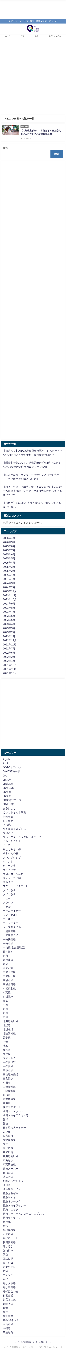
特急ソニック (10, 1209)
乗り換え (8, 951)
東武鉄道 (8, 1148)
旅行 (36, 36)
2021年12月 (10, 665)
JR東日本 (8, 788)
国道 (5, 1041)
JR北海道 (8, 783)
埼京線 (7, 1050)
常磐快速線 (9, 1099)
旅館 (5, 1123)
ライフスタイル (54, 36)
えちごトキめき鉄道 (14, 812)
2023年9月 (9, 603)
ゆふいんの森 (10, 853)
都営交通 (8, 1295)
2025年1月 (9, 575)
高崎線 (7, 1328)
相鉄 (5, 1226)
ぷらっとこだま (12, 841)
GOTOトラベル (12, 767)
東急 (5, 1144)
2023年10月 (10, 599)
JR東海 (7, 792)
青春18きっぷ (11, 1320)
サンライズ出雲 (12, 878)
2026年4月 (9, 538)
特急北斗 (8, 1222)
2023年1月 (9, 636)
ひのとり (8, 833)
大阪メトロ (9, 1058)
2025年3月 (9, 566)
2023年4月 (9, 624)
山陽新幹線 (9, 1091)
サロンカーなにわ (13, 873)
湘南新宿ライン (12, 1189)
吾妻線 (7, 1037)
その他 (7, 824)
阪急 (5, 1312)
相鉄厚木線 (9, 1230)
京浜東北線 (9, 988)
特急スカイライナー (14, 1205)
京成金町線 (9, 984)
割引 (5, 1004)
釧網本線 (8, 1303)
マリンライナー (12, 923)
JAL (5, 775)
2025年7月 (9, 550)
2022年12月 (10, 640)
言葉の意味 (9, 1266)
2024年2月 (9, 587)
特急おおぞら (10, 1193)
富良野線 (8, 1078)
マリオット (9, 919)
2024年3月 (9, 583)
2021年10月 (10, 673)
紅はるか (8, 1246)
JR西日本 (8, 804)
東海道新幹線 (10, 1156)
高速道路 (8, 1332)
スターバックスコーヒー (17, 886)
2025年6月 (9, 554)
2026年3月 (9, 542)
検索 (5, 148)
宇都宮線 (8, 1066)
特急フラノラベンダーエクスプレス (23, 1213)
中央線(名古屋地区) (14, 947)
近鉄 (5, 1279)
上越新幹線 (9, 931)
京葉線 (7, 992)
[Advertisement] (33, 78)
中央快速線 (9, 939)
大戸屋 (7, 1054)
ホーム (7, 36)
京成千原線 (9, 972)
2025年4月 (9, 562)
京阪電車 (8, 996)
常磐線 (7, 1103)
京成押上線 (9, 976)
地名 (5, 1045)
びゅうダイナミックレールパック (22, 837)
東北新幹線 (9, 1140)
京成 (5, 964)
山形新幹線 (9, 1086)
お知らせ (8, 816)
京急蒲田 (8, 960)
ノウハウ (8, 902)
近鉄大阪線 (9, 1283)
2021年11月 (9, 669)
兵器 (5, 1000)
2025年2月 (9, 570)
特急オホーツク (12, 1201)
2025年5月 (9, 558)
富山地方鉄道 (10, 1074)
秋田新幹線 (9, 1242)
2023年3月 (9, 628)
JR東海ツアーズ (12, 800)
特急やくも (9, 1197)
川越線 (7, 1095)
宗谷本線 (8, 1070)
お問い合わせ (45, 1342)
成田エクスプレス (13, 1111)
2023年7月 (9, 611)
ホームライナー (12, 910)
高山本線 (8, 1324)
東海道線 (8, 1160)
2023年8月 (9, 607)
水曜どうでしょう (13, 1181)
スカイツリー (10, 882)
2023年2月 (9, 632)
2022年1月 (9, 661)
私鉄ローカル (10, 1238)
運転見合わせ (10, 1291)
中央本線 (8, 943)
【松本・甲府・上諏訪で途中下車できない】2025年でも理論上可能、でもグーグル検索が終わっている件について (32, 490)
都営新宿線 (9, 1299)
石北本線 (8, 1234)
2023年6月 (9, 616)
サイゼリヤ (9, 869)
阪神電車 (8, 1316)
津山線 (7, 1185)
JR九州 (7, 779)
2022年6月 (9, 652)
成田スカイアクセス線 (16, 1115)
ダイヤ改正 (9, 890)
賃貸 (5, 1271)
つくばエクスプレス (14, 829)
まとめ (7, 845)
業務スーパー (10, 1168)
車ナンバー (9, 1275)
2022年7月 (9, 648)
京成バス (8, 968)
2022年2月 (9, 657)
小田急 (7, 1082)
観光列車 (8, 1262)
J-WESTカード (11, 771)
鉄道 (22, 36)
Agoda (6, 759)
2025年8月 (9, 546)
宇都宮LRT (9, 1062)
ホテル (7, 906)
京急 (5, 955)
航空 (5, 1254)
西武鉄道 (8, 1258)
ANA (5, 763)
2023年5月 (9, 620)
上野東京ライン (12, 935)
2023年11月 (9, 595)
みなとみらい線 (12, 849)
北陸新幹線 (9, 1033)
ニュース (8, 898)
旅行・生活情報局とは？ (26, 1342)
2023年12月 (10, 591)
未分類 (7, 1131)
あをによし (9, 808)
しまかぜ (8, 820)
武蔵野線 (8, 1176)
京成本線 (8, 980)
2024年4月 (9, 579)
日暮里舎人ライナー (14, 1127)
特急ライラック (12, 1217)
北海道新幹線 (10, 1021)
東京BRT (8, 1135)
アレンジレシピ (12, 857)
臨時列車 (8, 1250)
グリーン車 (9, 865)
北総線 (7, 1025)
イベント (8, 861)
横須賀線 (8, 1172)
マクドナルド (10, 914)
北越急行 (8, 1029)
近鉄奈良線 (9, 1287)
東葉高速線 (9, 1164)
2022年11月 (9, 644)
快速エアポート (12, 1107)
